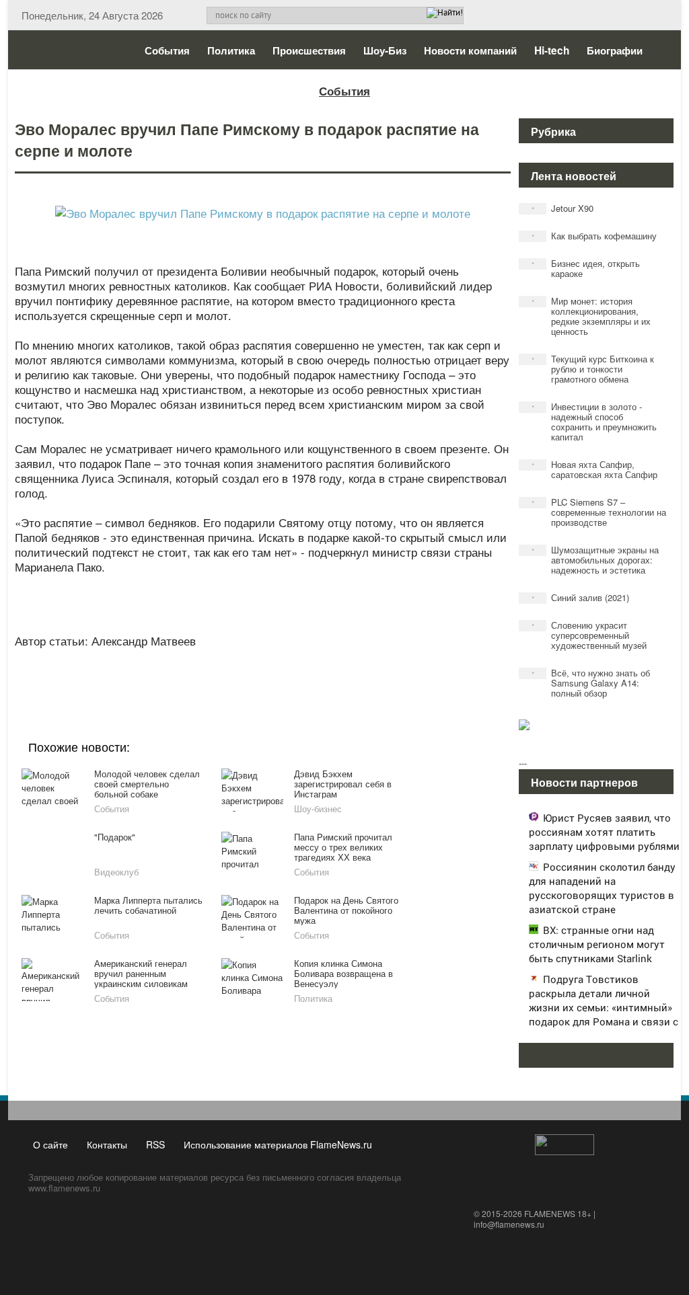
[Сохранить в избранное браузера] (338, 673)
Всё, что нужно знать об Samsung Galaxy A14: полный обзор (591, 682)
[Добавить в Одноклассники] (261, 673)
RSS (155, 1144)
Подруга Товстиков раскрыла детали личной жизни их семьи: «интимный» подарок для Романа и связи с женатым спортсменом (603, 1007)
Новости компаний (470, 50)
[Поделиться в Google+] (184, 673)
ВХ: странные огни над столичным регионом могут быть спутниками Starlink (597, 944)
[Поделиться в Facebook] (159, 673)
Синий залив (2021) (581, 597)
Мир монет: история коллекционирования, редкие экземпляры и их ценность (591, 316)
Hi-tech (551, 50)
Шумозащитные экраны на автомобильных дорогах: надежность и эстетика (595, 559)
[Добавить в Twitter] (286, 673)
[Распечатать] (363, 673)
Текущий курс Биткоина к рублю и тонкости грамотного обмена (593, 368)
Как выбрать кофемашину (594, 235)
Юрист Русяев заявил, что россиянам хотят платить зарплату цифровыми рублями (604, 832)
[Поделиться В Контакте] (312, 673)
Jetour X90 (563, 208)
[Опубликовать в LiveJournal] (210, 673)
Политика (231, 50)
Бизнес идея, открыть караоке (586, 268)
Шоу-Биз (384, 50)
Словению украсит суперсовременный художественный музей (589, 635)
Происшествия (309, 50)
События (167, 50)
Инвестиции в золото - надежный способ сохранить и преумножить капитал (594, 421)
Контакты (107, 1144)
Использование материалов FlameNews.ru (278, 1144)
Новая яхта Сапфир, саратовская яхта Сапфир (595, 469)
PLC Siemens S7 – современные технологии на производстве (599, 512)
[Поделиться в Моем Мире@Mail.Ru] (235, 673)
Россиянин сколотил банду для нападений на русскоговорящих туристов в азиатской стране (602, 888)
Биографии (615, 50)
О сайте (50, 1144)
